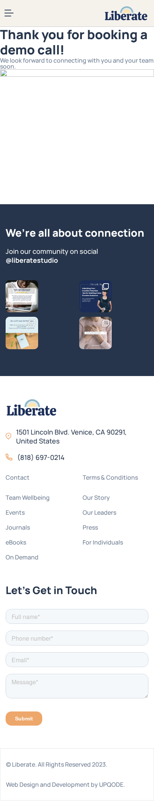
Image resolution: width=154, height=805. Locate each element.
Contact (18, 477)
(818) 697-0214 (41, 457)
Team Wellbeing (28, 497)
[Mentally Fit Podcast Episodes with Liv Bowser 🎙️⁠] (95, 296)
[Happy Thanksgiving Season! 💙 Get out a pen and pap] (95, 333)
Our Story (96, 497)
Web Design (22, 784)
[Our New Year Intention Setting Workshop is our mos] (22, 296)
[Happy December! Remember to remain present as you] (22, 333)
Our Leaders (99, 512)
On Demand (22, 557)
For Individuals (103, 542)
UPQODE (111, 784)
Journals (18, 527)
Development (71, 784)
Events (15, 512)
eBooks (16, 542)
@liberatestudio (32, 260)
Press (90, 527)
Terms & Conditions (110, 477)
